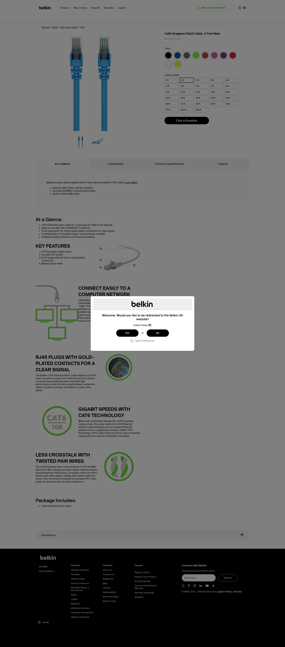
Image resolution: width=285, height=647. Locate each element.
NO (157, 333)
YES (127, 333)
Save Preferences (144, 340)
